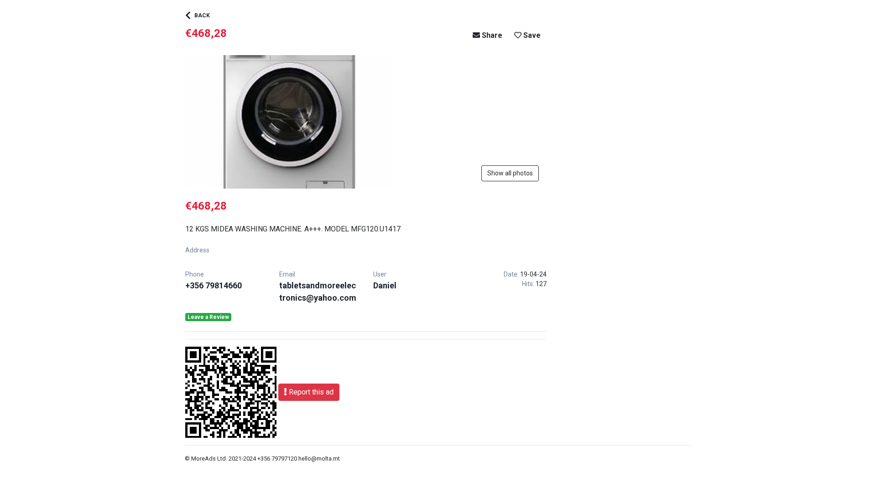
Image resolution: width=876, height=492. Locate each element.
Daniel (384, 285)
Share (491, 35)
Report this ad (310, 392)
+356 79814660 (213, 285)
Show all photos (510, 173)
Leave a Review (208, 317)
